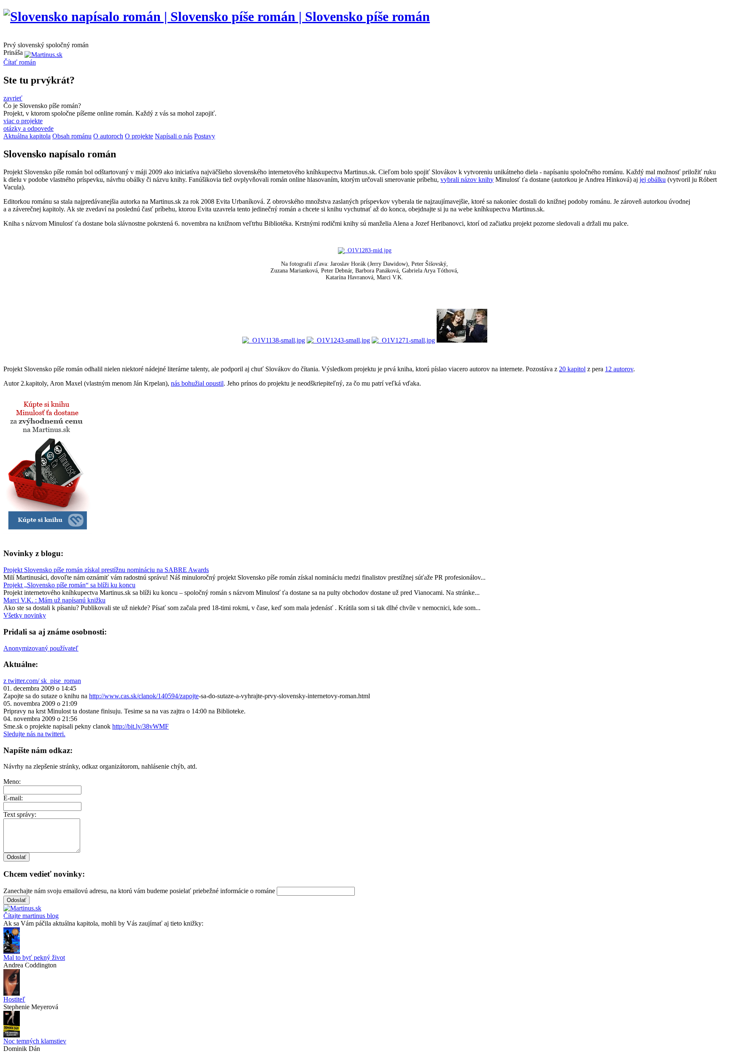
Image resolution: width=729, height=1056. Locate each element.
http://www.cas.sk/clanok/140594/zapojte (144, 695)
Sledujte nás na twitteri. (34, 733)
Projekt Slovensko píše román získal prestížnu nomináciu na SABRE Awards (106, 569)
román (19, 62)
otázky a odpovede (28, 128)
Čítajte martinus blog (31, 915)
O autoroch (108, 136)
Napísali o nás (173, 136)
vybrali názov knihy (467, 179)
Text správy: (19, 814)
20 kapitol (572, 369)
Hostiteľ (14, 999)
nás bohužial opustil (197, 383)
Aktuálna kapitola (27, 136)
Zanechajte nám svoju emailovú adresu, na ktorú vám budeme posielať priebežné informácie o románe (139, 890)
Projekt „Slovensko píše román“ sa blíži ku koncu (69, 585)
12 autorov (619, 369)
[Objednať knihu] (47, 537)
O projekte (139, 136)
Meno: (12, 781)
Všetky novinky (24, 615)
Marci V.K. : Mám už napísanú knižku (54, 600)
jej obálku (653, 179)
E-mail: (13, 798)
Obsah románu (72, 136)
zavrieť (12, 98)
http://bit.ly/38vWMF (140, 726)
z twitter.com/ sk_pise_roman (42, 680)
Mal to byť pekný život (34, 957)
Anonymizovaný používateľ (40, 648)
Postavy (204, 136)
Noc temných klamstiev (34, 1041)
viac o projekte (23, 120)
